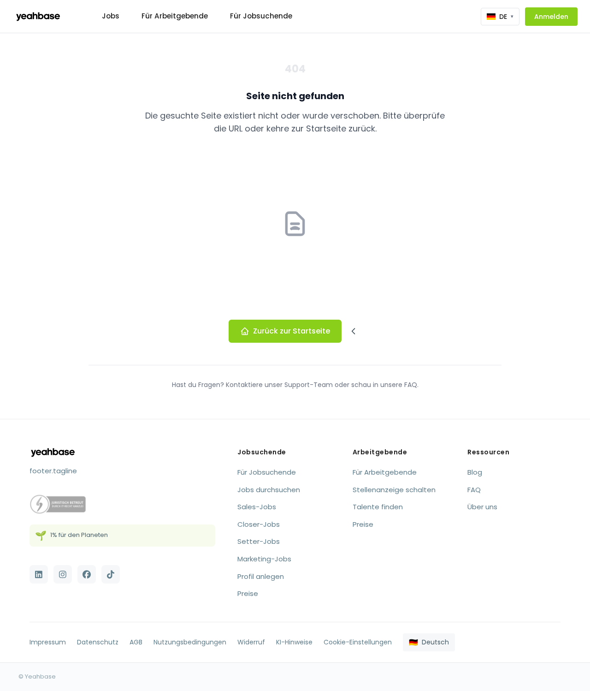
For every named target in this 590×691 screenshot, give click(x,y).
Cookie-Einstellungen (358, 642)
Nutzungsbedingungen (189, 642)
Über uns (482, 507)
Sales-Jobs (256, 507)
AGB (136, 642)
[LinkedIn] (39, 574)
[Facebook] (86, 574)
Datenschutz (97, 642)
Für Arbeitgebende (175, 16)
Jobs (110, 16)
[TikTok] (110, 574)
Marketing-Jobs (264, 559)
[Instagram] (62, 574)
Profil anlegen (260, 576)
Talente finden (378, 507)
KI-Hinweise (294, 642)
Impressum (48, 642)
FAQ (474, 489)
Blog (474, 472)
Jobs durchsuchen (268, 489)
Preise (247, 593)
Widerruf (251, 642)
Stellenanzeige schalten (394, 489)
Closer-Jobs (258, 524)
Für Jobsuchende (261, 16)
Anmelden (551, 16)
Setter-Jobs (258, 541)
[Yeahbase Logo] (38, 16)
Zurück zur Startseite (291, 331)
